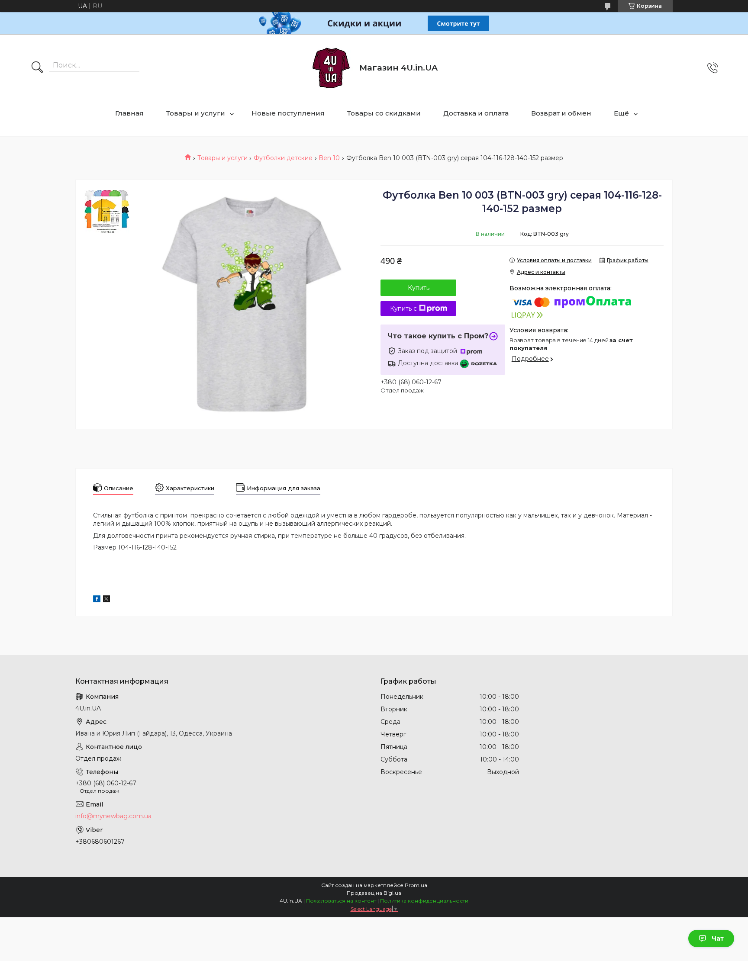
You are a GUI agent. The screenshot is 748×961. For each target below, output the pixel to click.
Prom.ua (416, 885)
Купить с (403, 308)
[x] (106, 600)
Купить (418, 288)
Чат (718, 938)
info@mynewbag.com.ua (113, 816)
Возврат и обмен (561, 113)
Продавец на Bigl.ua (374, 893)
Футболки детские (283, 158)
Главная (129, 113)
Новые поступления (288, 113)
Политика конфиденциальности (424, 900)
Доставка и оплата (476, 113)
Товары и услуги (195, 113)
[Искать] (37, 68)
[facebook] (96, 600)
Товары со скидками (384, 113)
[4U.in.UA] (331, 68)
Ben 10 (329, 158)
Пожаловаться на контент (341, 900)
